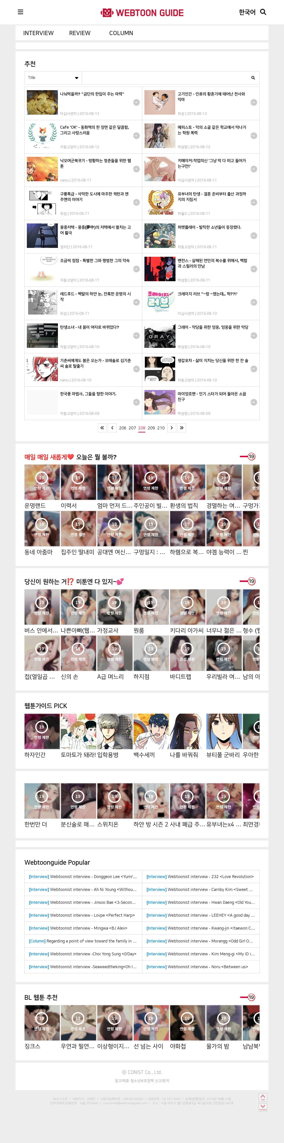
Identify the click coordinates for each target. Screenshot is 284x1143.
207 (132, 428)
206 (122, 428)
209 (151, 428)
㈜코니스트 (60, 1099)
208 (142, 428)
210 (161, 428)
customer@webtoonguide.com (125, 1103)
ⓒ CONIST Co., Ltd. (142, 1072)
